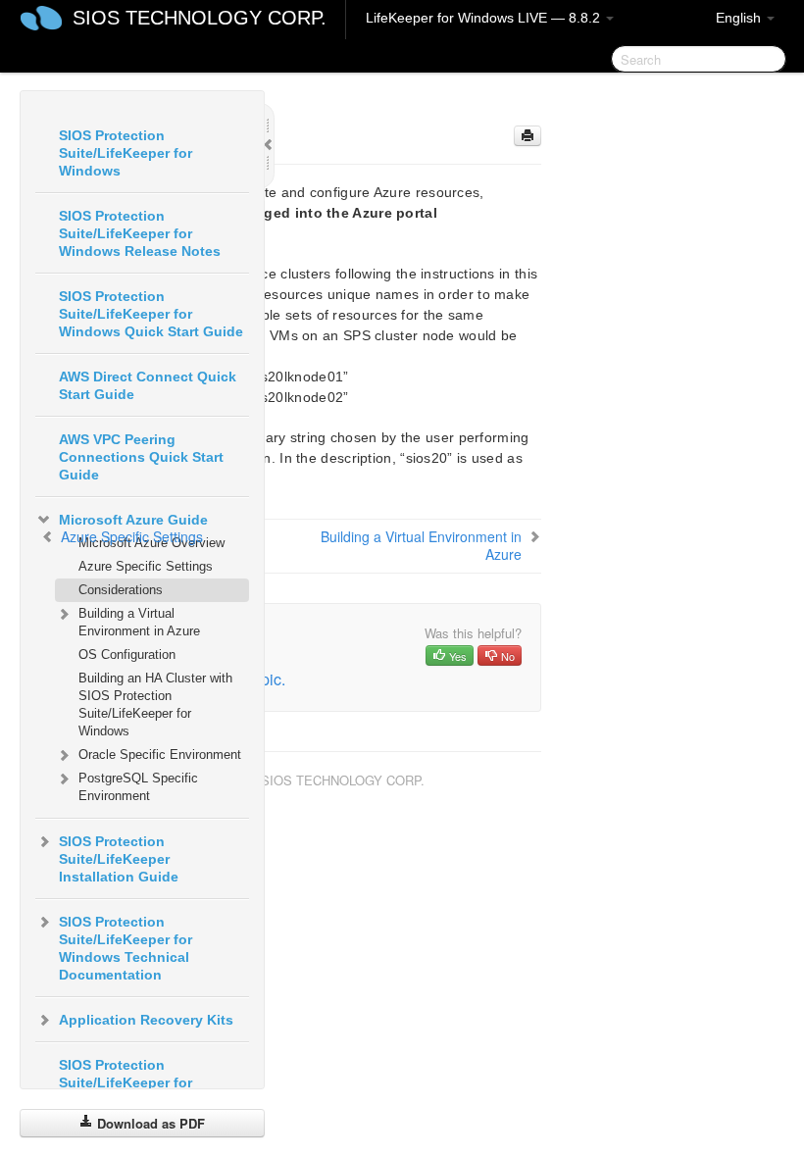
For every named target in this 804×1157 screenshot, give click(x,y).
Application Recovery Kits (146, 1020)
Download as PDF (149, 1123)
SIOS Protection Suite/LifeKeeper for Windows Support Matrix (141, 1082)
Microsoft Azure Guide (133, 520)
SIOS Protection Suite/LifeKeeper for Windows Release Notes (140, 233)
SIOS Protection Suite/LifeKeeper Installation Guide (118, 858)
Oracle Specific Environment (159, 754)
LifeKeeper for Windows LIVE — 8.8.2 (485, 17)
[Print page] (527, 136)
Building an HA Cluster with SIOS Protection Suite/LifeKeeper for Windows (155, 704)
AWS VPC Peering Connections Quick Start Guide (141, 456)
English (740, 17)
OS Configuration (127, 654)
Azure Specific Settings (145, 566)
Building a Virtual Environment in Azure (139, 622)
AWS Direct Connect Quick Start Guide (147, 385)
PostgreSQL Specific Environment (138, 787)
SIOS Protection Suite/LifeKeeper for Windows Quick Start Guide (151, 313)
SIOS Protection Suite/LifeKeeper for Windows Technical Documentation (125, 948)
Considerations (120, 589)
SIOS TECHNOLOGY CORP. (200, 17)
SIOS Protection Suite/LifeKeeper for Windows (125, 152)
